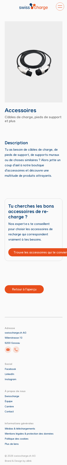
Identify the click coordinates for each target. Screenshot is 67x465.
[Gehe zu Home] (33, 6)
